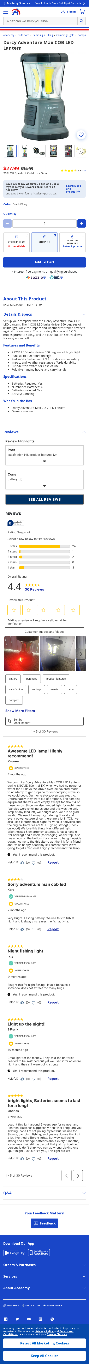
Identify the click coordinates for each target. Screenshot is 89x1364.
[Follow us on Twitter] (17, 1319)
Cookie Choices (57, 1334)
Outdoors (23, 35)
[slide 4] (53, 151)
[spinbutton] (44, 223)
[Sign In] (63, 11)
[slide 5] (68, 151)
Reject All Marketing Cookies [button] (44, 1343)
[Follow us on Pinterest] (52, 1319)
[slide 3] (39, 151)
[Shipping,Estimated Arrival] (44, 242)
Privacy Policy (44, 1331)
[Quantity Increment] (81, 223)
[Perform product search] (81, 21)
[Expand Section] (44, 461)
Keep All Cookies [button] (44, 1356)
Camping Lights (65, 35)
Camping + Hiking (42, 35)
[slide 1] (10, 151)
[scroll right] (80, 151)
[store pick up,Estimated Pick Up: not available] (16, 242)
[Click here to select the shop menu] (5, 11)
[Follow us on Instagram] (40, 1319)
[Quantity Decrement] (7, 223)
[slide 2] (24, 151)
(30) (84, 170)
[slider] (44, 96)
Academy (8, 35)
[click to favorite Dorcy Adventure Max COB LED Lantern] (81, 134)
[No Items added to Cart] (82, 11)
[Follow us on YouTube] (28, 1319)
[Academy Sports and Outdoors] (16, 11)
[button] (74, 188)
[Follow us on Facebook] (5, 1319)
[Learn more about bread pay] (56, 277)
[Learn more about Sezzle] (36, 277)
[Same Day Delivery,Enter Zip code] (72, 242)
